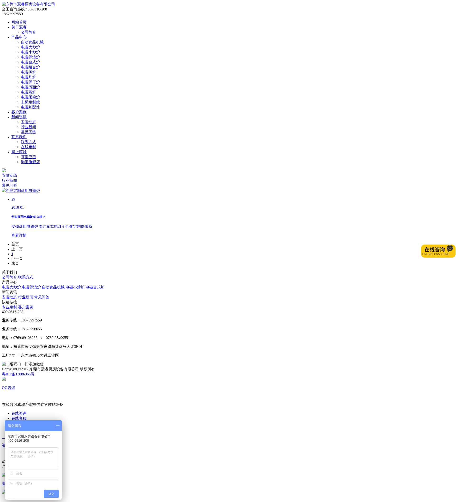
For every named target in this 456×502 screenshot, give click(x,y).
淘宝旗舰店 (30, 162)
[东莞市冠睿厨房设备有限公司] (28, 4)
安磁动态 (28, 122)
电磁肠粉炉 (30, 97)
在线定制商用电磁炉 (23, 191)
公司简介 (28, 32)
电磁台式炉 (30, 62)
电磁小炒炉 (30, 52)
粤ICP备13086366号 (18, 374)
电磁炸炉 (28, 77)
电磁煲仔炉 (30, 82)
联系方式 (28, 142)
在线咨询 (19, 413)
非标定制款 (30, 102)
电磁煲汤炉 (30, 57)
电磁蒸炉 (28, 92)
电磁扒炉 (28, 72)
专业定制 (9, 307)
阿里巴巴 (28, 157)
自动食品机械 (32, 42)
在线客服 (19, 418)
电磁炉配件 (30, 107)
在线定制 (28, 147)
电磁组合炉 (30, 67)
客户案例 (25, 307)
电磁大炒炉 (30, 47)
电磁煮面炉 (30, 87)
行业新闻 (28, 127)
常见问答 (28, 132)
